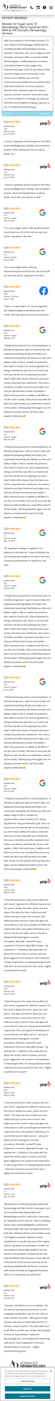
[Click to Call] (31, 7)
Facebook (15, 296)
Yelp (12, 131)
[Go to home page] (14, 7)
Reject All (27, 1389)
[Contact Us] (38, 7)
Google (14, 218)
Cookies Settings (27, 1381)
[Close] (51, 1371)
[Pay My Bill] (44, 7)
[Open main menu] (51, 7)
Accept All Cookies (27, 1396)
